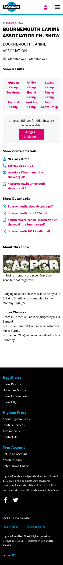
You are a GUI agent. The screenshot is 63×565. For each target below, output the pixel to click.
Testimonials (11, 431)
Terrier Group (49, 94)
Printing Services (14, 425)
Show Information (15, 396)
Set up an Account (15, 454)
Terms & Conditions (34, 526)
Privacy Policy (10, 526)
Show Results (12, 384)
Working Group (31, 104)
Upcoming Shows (14, 390)
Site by (9, 555)
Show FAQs (10, 402)
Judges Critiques (30, 134)
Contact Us (10, 437)
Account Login (12, 460)
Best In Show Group (49, 104)
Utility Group (31, 84)
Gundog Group (13, 84)
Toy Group (13, 92)
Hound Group (31, 94)
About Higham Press (16, 419)
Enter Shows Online (16, 466)
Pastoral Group (13, 104)
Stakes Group (49, 84)
